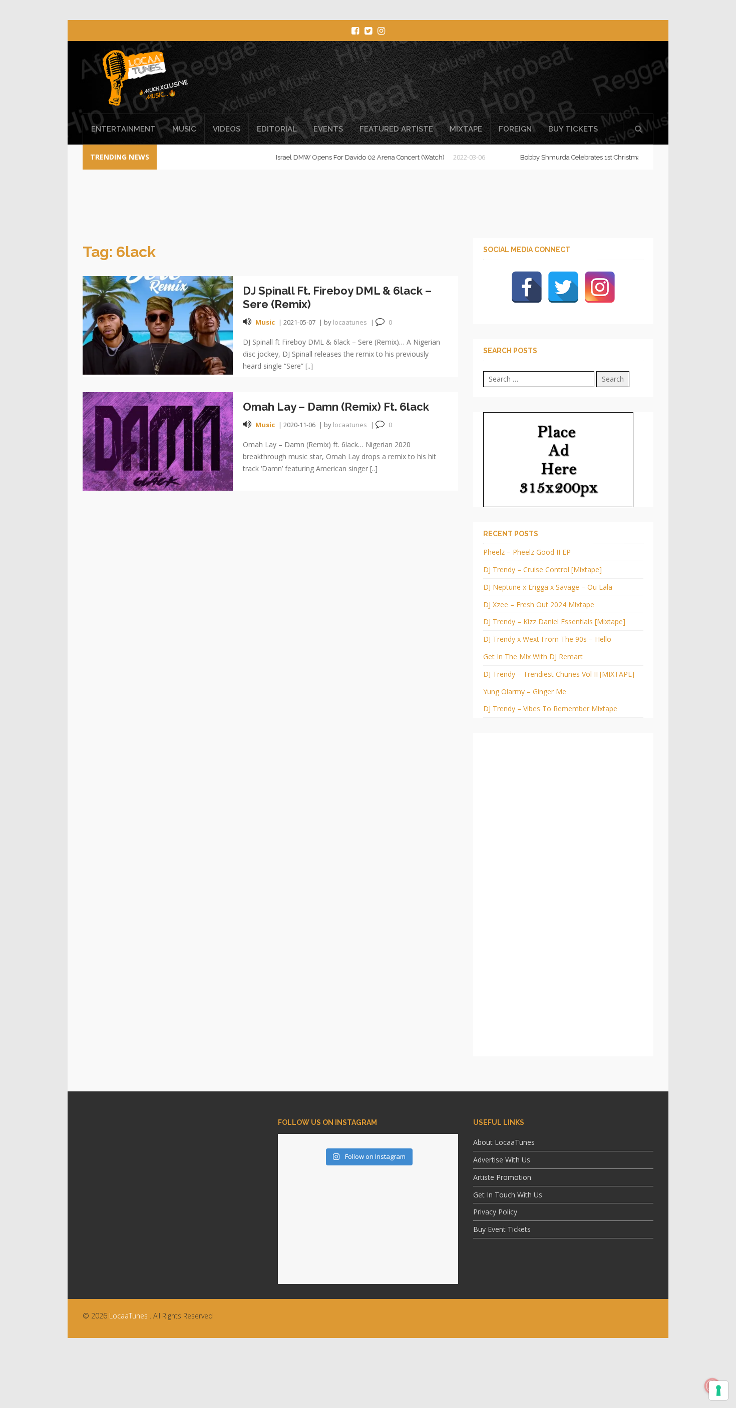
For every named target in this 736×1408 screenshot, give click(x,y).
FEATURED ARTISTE (396, 129)
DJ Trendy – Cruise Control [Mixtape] (542, 569)
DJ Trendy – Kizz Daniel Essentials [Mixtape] (554, 621)
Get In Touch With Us (507, 1194)
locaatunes (350, 322)
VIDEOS (226, 129)
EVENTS (328, 129)
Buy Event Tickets (502, 1229)
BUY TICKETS (573, 129)
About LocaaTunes (504, 1142)
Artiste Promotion (502, 1177)
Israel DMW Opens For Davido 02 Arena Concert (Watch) (332, 157)
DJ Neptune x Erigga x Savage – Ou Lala (547, 587)
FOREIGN (515, 129)
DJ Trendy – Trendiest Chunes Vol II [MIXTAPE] (558, 674)
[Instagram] (600, 287)
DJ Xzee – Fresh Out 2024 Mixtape (538, 604)
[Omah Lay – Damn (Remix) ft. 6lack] (158, 440)
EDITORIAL (277, 129)
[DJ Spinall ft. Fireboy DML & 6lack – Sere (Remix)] (158, 324)
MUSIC (184, 129)
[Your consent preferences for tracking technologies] (718, 1390)
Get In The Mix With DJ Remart (533, 656)
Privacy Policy (495, 1211)
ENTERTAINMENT (123, 129)
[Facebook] (527, 287)
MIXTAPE (466, 129)
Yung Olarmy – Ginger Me (524, 691)
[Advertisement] (368, 1380)
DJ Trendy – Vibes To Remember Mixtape (550, 708)
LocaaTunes (128, 1315)
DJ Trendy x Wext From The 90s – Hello (547, 639)
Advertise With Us (501, 1159)
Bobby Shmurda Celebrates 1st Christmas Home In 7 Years (578, 157)
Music (265, 322)
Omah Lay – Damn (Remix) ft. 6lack (336, 406)
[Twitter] (563, 287)
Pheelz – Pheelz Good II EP (527, 552)
